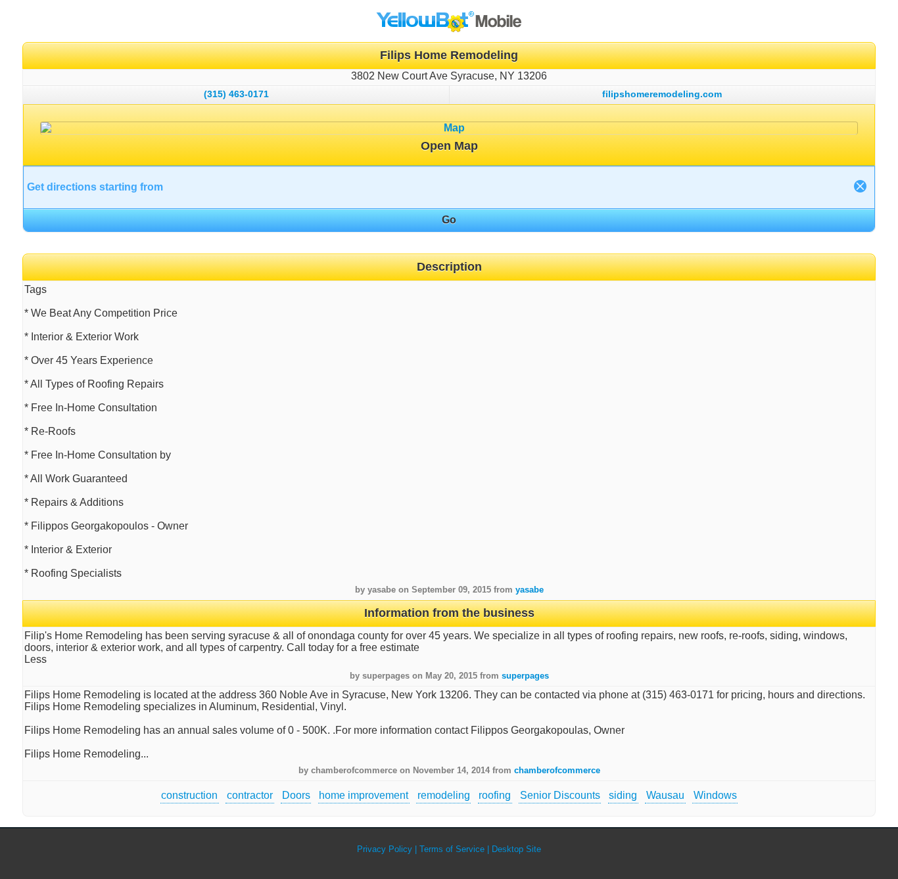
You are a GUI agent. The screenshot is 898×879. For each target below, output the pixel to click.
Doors (296, 795)
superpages (525, 676)
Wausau (665, 795)
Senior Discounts (560, 795)
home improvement (363, 795)
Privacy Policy (384, 849)
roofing (495, 795)
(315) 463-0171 (236, 94)
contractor (250, 795)
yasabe (529, 590)
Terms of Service (451, 849)
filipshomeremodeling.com (662, 94)
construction (189, 795)
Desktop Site (516, 849)
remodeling (443, 795)
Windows (715, 795)
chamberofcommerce (557, 770)
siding (623, 795)
